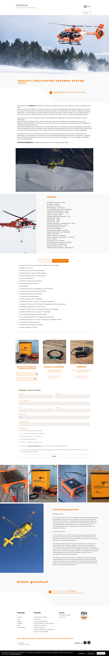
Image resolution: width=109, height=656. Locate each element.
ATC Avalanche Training (40, 617)
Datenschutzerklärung (15, 654)
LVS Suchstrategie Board (41, 621)
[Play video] (54, 170)
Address (57, 407)
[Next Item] (106, 483)
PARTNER (51, 197)
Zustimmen (101, 653)
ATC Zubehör (37, 619)
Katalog (19, 621)
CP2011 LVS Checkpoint (40, 625)
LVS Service (62, 617)
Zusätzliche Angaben (24, 421)
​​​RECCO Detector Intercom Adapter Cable (81, 371)
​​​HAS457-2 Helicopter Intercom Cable (54, 371)
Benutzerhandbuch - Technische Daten (27, 367)
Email (20, 407)
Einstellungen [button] (81, 653)
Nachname (58, 393)
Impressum (21, 642)
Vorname (21, 393)
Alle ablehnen (91, 653)
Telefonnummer (22, 414)
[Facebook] (85, 642)
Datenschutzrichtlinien (24, 644)
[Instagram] (88, 642)
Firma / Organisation (24, 400)
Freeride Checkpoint (39, 627)
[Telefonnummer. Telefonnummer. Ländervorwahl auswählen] (21, 417)
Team (18, 619)
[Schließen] (107, 653)
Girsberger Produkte (65, 615)
